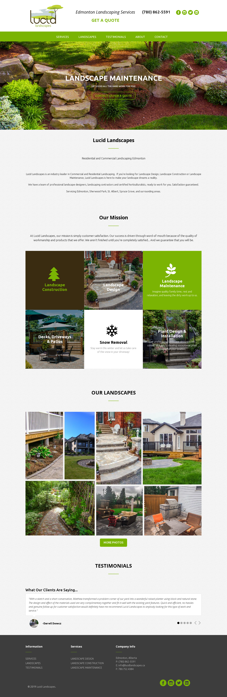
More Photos (113, 542)
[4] (188, 623)
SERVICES (30, 658)
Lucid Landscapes (46, 686)
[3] (184, 623)
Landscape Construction (173, 174)
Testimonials (116, 36)
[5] (191, 623)
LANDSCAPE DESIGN (82, 658)
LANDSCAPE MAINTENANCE (86, 667)
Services (62, 36)
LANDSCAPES (33, 663)
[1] (178, 623)
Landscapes (87, 36)
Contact (161, 36)
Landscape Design (149, 174)
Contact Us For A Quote (113, 95)
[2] (181, 623)
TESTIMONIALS (33, 667)
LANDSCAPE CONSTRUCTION (87, 663)
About (140, 36)
